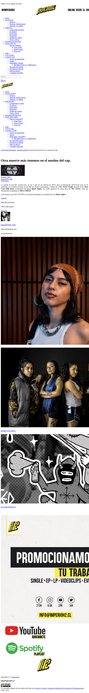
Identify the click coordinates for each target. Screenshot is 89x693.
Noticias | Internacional (18, 150)
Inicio (3, 150)
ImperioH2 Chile (6, 179)
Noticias (7, 150)
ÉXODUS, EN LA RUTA (8, 431)
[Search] (2, 79)
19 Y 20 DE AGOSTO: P (8, 507)
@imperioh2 (15, 677)
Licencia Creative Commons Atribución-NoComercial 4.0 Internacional (59, 688)
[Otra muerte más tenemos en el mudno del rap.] (5, 221)
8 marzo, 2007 (6, 177)
